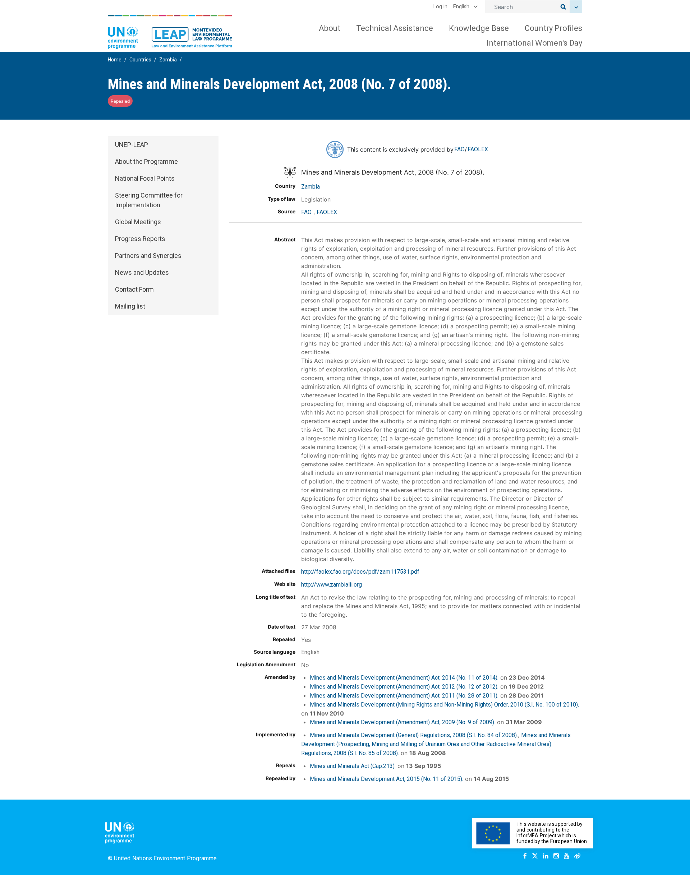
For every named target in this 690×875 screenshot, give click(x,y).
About (329, 28)
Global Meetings (138, 222)
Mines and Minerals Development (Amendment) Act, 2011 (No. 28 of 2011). (404, 695)
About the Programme (146, 161)
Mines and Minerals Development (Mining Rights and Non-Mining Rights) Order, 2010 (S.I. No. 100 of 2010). (444, 704)
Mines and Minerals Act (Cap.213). (353, 766)
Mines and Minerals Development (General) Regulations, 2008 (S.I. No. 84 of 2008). (414, 735)
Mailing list (130, 306)
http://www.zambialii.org (331, 584)
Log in (440, 7)
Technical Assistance (394, 28)
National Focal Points (145, 178)
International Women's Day (534, 42)
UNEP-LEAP (131, 144)
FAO (459, 149)
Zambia (168, 59)
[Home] (170, 32)
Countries (140, 59)
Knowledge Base (479, 28)
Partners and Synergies (148, 255)
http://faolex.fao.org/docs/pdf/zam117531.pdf (360, 571)
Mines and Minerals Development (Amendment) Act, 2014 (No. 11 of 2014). (404, 677)
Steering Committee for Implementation (149, 200)
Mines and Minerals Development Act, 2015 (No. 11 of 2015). (386, 779)
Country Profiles (553, 28)
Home (114, 59)
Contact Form (134, 289)
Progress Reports (140, 238)
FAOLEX (478, 149)
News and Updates (142, 272)
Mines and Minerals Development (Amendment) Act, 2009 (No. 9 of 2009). (402, 722)
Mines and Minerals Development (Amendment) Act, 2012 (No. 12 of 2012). (404, 686)
